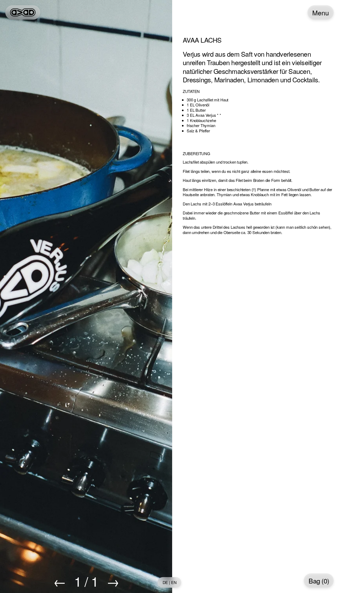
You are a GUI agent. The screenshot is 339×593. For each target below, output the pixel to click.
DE (165, 582)
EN (174, 582)
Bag (319, 580)
